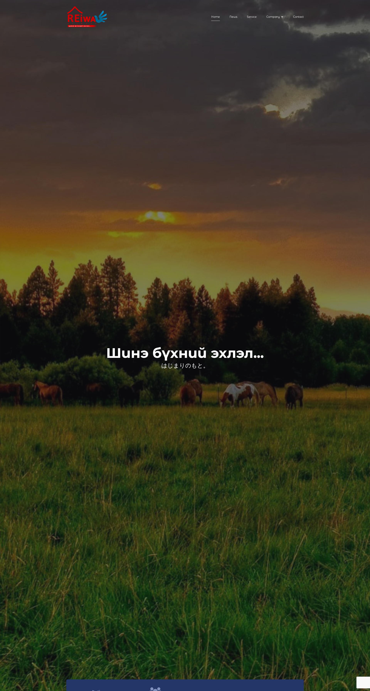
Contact (298, 17)
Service (252, 17)
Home (215, 17)
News (233, 17)
